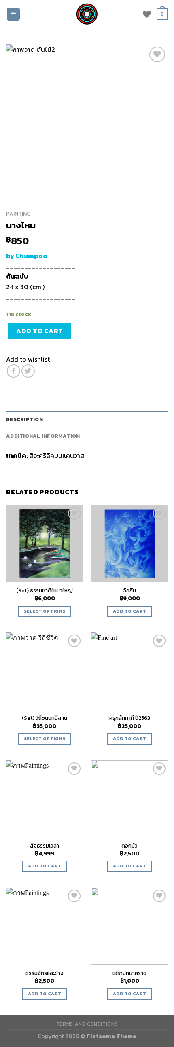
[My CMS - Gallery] (87, 14)
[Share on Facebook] (13, 371)
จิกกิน (129, 590)
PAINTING (18, 213)
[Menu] (13, 14)
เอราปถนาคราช (129, 973)
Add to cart (39, 331)
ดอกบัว (129, 846)
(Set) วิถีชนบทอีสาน (44, 718)
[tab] (87, 419)
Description (24, 419)
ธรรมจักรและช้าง (44, 973)
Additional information (43, 436)
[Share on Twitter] (28, 371)
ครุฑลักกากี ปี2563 (129, 718)
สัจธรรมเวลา (44, 846)
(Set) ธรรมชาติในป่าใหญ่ (44, 590)
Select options (45, 611)
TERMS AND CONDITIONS (87, 1024)
